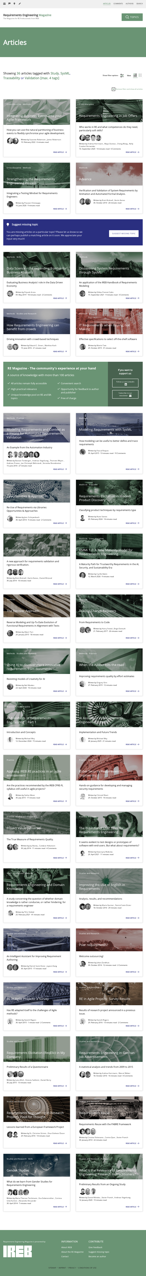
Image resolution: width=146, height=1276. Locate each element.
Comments (118, 3)
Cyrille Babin (102, 574)
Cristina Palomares (96, 1137)
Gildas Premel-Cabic (105, 292)
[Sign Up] (4, 3)
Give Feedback (95, 1247)
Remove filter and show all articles (129, 89)
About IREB (66, 1247)
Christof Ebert (102, 795)
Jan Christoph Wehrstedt (31, 463)
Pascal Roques (103, 450)
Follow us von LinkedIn (125, 382)
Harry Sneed (107, 628)
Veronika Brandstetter (52, 463)
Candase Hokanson (47, 845)
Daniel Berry (46, 1080)
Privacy (72, 1268)
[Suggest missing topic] (15, 3)
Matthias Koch (50, 345)
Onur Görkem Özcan (56, 1133)
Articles (106, 3)
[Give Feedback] (9, 3)
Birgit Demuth (119, 628)
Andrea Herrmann (95, 144)
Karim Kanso (119, 200)
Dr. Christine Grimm (38, 1133)
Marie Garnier (108, 905)
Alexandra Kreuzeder (27, 1201)
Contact (65, 1256)
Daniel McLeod (45, 578)
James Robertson (54, 139)
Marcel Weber (124, 1073)
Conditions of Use (87, 1268)
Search (139, 3)
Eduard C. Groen (37, 345)
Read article (58, 152)
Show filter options (111, 75)
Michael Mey (29, 738)
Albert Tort (28, 632)
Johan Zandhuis (103, 962)
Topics (134, 17)
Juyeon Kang (52, 966)
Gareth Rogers (30, 1020)
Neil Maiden (29, 685)
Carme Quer (110, 1137)
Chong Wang (122, 144)
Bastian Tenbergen (23, 460)
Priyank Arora (30, 292)
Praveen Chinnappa (32, 203)
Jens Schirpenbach (31, 517)
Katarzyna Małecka (104, 852)
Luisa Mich (20, 1080)
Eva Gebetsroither (46, 1198)
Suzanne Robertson (38, 139)
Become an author (97, 1256)
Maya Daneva (110, 144)
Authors (130, 3)
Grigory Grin (102, 682)
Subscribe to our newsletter (125, 394)
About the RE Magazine (72, 1252)
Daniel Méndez (94, 1197)
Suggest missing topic (124, 233)
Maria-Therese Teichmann (26, 1198)
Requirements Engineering (27, 16)
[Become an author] (20, 3)
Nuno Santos (102, 516)
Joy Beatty (34, 845)
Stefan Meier (29, 795)
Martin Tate (101, 345)
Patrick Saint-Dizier (123, 905)
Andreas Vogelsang (40, 460)
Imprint (62, 1268)
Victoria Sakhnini (32, 1080)
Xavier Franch (122, 1137)
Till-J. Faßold (29, 912)
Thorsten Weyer (57, 460)
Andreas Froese (13, 463)
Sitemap (52, 1268)
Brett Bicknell (108, 200)
